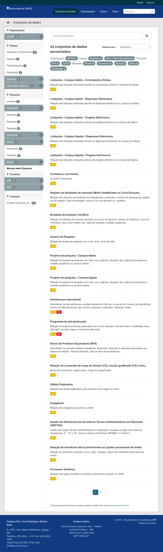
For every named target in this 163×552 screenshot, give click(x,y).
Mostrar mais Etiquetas (19, 168)
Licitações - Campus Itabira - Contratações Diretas (80, 80)
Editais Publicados (61, 384)
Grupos (103, 11)
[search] (147, 35)
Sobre (115, 11)
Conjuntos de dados (65, 11)
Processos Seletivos (62, 469)
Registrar (150, 2)
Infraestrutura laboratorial (65, 299)
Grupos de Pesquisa (62, 236)
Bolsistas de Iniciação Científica (69, 214)
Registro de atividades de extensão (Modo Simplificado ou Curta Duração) (95, 192)
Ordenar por (108, 47)
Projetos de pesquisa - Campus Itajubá (73, 277)
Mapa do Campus (19, 545)
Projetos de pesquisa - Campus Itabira (73, 255)
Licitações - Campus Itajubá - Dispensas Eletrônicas (81, 136)
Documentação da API (118, 505)
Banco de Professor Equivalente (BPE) (73, 343)
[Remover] (75, 58)
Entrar (140, 2)
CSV (53, 89)
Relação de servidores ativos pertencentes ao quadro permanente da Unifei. (96, 447)
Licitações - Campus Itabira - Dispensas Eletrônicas (81, 99)
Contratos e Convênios (64, 174)
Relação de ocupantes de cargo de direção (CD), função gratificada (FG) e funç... (98, 365)
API (101, 505)
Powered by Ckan (147, 523)
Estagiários (57, 403)
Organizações (88, 11)
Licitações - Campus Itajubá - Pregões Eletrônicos (80, 155)
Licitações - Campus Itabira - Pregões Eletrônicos (80, 117)
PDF (59, 312)
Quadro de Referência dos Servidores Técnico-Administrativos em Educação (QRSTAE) (96, 423)
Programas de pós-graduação (68, 321)
